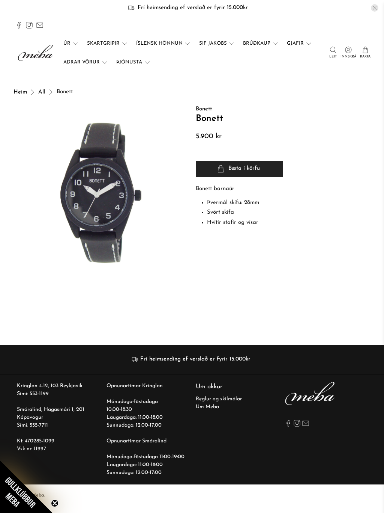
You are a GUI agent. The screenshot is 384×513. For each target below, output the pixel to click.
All (41, 92)
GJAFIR (295, 43)
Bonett (204, 109)
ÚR (66, 43)
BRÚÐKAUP (256, 43)
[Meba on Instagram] (29, 25)
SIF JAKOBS (213, 43)
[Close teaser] (54, 503)
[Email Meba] (39, 25)
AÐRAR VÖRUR (81, 62)
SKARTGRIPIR (103, 43)
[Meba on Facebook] (18, 25)
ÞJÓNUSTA (129, 62)
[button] (26, 486)
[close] (374, 8)
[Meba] (36, 53)
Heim (20, 92)
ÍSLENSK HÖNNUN (159, 43)
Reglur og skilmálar (219, 399)
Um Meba (207, 407)
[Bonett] (101, 192)
